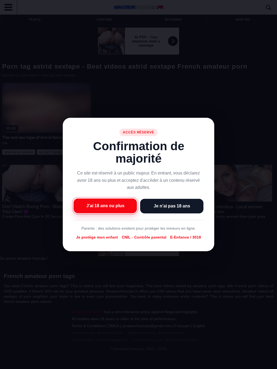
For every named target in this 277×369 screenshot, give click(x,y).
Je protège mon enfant (97, 237)
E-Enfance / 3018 (185, 237)
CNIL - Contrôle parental (144, 237)
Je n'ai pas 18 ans (172, 206)
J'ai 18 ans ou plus (105, 205)
